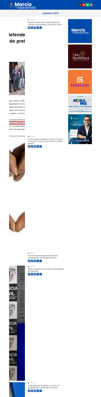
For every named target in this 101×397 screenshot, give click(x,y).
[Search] (91, 4)
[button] (29, 28)
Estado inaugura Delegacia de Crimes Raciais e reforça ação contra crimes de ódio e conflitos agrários (45, 141)
